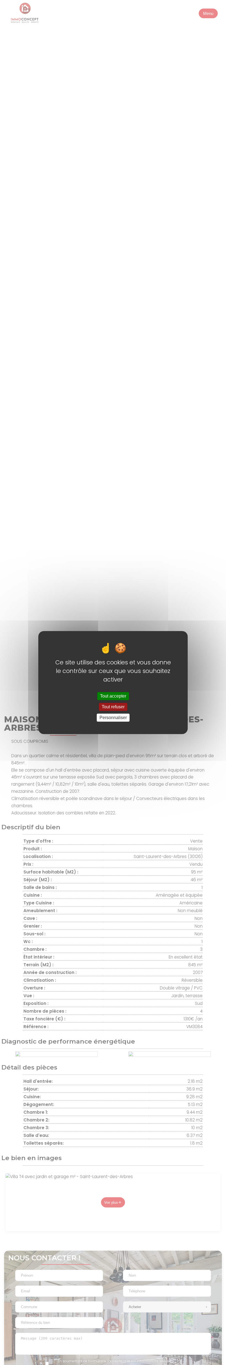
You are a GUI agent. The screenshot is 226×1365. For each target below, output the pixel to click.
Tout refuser (113, 706)
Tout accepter (113, 696)
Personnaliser (113, 717)
